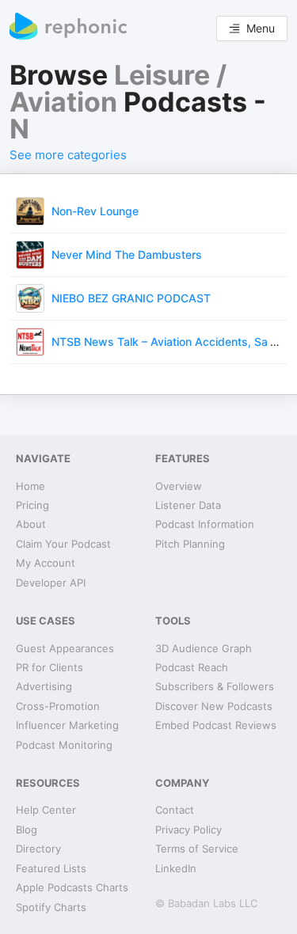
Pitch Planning (190, 543)
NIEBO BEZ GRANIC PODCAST (131, 298)
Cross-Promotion (58, 706)
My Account (45, 562)
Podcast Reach (191, 667)
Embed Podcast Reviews (215, 725)
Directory (38, 848)
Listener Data (188, 505)
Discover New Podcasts (213, 706)
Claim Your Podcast (63, 543)
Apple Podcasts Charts (72, 887)
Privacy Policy (188, 829)
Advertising (44, 686)
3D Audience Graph (203, 648)
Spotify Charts (51, 907)
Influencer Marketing (67, 725)
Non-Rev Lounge (95, 211)
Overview (178, 486)
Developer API (51, 582)
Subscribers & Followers (214, 686)
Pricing (32, 505)
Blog (26, 829)
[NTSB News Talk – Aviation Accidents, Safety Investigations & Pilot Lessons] (30, 340)
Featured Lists (51, 868)
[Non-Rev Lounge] (30, 210)
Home (30, 486)
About (31, 524)
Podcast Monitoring (64, 744)
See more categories (68, 154)
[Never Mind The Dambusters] (30, 253)
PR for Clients (49, 667)
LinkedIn (175, 868)
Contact (174, 809)
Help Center (46, 809)
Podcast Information (204, 524)
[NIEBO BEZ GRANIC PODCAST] (30, 297)
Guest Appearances (65, 648)
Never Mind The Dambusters (126, 254)
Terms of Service (196, 848)
